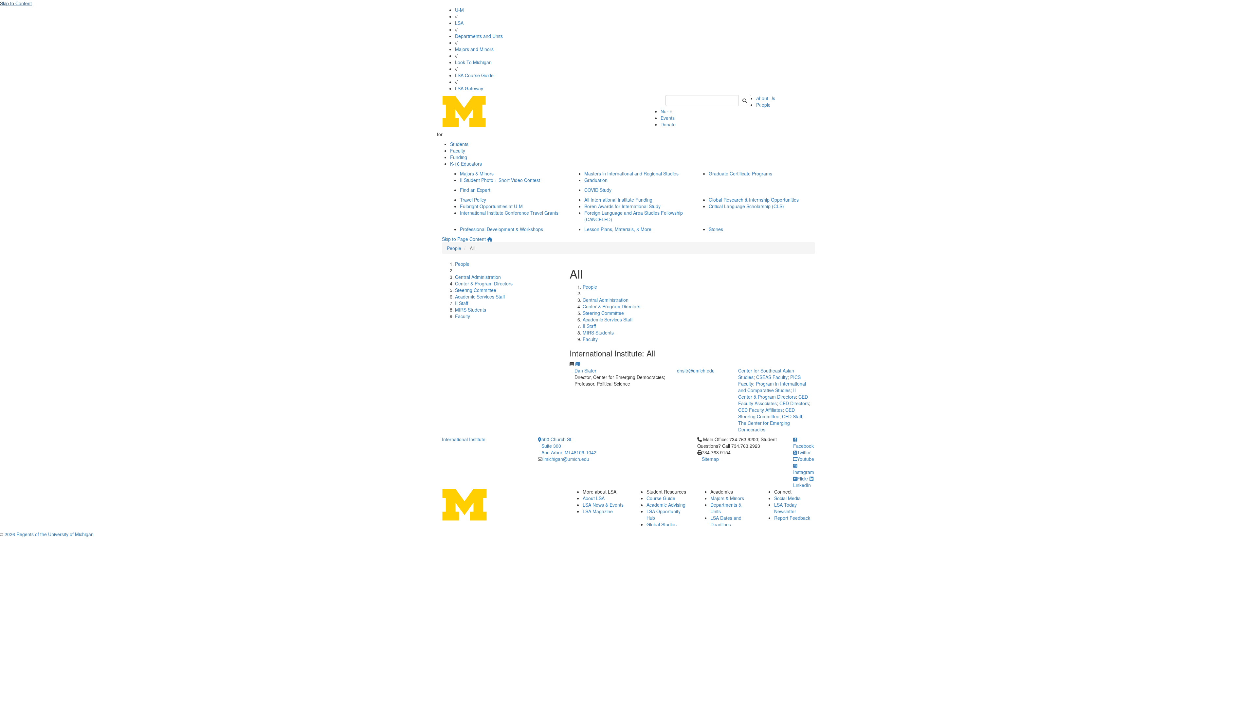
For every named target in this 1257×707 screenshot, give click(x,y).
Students (459, 144)
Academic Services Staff (480, 296)
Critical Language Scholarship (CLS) (746, 206)
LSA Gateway (469, 88)
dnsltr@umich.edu (696, 370)
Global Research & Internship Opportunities (754, 199)
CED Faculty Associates (773, 400)
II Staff (461, 303)
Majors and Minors (474, 49)
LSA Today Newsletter (785, 508)
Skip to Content (16, 3)
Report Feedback (792, 518)
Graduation (596, 180)
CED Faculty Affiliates (760, 410)
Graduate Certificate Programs (740, 173)
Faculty (457, 150)
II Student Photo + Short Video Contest (500, 180)
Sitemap (710, 459)
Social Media (787, 498)
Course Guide (661, 498)
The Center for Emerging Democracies (764, 426)
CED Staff (792, 416)
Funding (458, 157)
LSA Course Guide (474, 75)
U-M (459, 10)
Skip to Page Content (464, 239)
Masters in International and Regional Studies (631, 173)
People (454, 248)
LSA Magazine (598, 511)
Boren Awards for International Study (622, 206)
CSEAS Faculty (772, 377)
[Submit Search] (744, 100)
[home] (489, 239)
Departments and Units (479, 36)
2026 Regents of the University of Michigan (49, 534)
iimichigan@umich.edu (565, 459)
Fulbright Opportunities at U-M (491, 206)
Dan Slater (585, 370)
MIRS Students (470, 309)
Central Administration (478, 277)
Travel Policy (473, 199)
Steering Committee (475, 290)
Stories (716, 229)
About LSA (594, 498)
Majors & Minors (477, 173)
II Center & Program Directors (767, 393)
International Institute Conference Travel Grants (509, 212)
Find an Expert (475, 190)
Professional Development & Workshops (501, 229)
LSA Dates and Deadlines (725, 521)
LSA (459, 23)
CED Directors (794, 403)
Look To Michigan (473, 62)
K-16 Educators (466, 163)
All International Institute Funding (618, 199)
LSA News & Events (603, 504)
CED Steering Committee (766, 413)
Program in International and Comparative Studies (772, 386)
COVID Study (597, 190)
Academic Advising (666, 504)
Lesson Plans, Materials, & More (617, 229)
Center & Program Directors (484, 283)
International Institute (463, 439)
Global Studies (662, 524)
